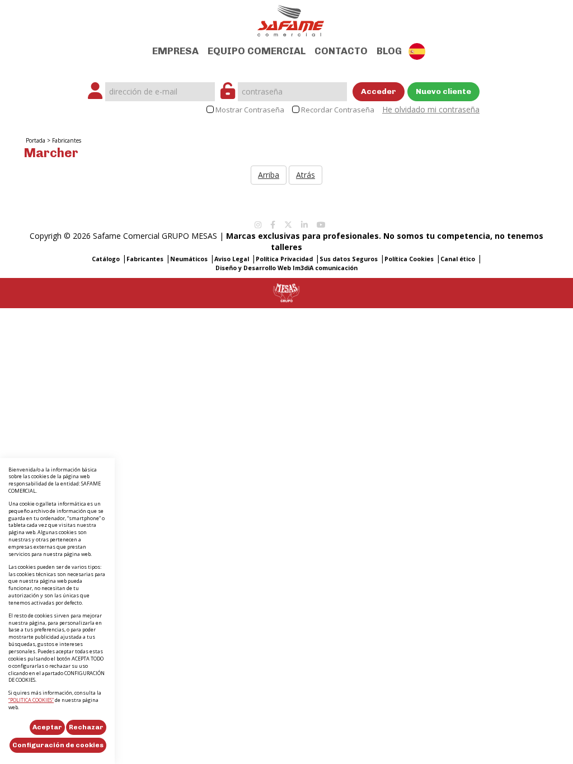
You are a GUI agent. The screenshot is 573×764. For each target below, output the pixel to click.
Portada (35, 140)
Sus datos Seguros (349, 259)
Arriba (268, 174)
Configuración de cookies (58, 745)
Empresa (175, 50)
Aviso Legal (231, 259)
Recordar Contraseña (337, 110)
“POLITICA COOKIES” (31, 700)
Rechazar (86, 727)
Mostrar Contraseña (249, 110)
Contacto (341, 50)
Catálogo (106, 259)
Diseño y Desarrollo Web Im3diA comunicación (286, 268)
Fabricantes (66, 140)
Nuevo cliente (443, 91)
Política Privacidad (284, 259)
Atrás (305, 174)
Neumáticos (189, 259)
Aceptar (47, 727)
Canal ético (457, 259)
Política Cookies (409, 259)
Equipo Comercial (257, 50)
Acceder (378, 91)
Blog (389, 50)
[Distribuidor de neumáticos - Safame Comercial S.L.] (290, 17)
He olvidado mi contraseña (431, 109)
